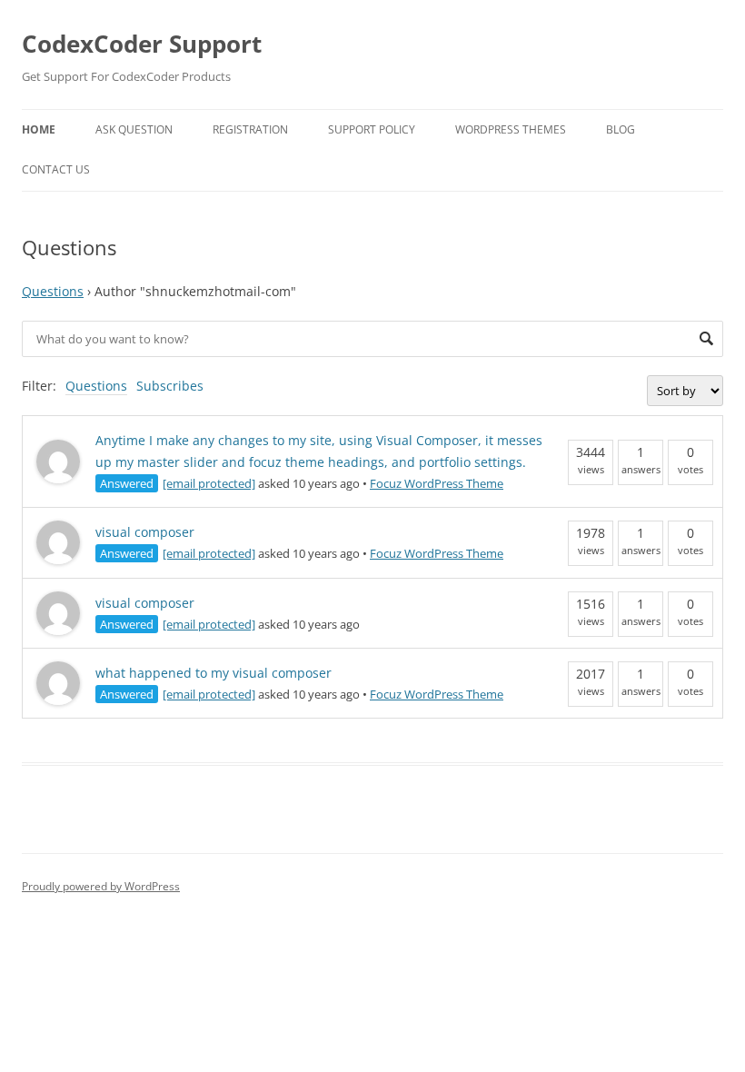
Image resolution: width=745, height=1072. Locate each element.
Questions (53, 291)
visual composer (144, 532)
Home (38, 129)
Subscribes (170, 385)
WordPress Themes (510, 129)
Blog (620, 129)
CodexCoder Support (142, 43)
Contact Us (56, 169)
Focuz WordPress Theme (436, 483)
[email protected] (209, 483)
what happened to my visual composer (213, 672)
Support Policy (371, 129)
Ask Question (134, 129)
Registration (250, 129)
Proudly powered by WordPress (101, 886)
